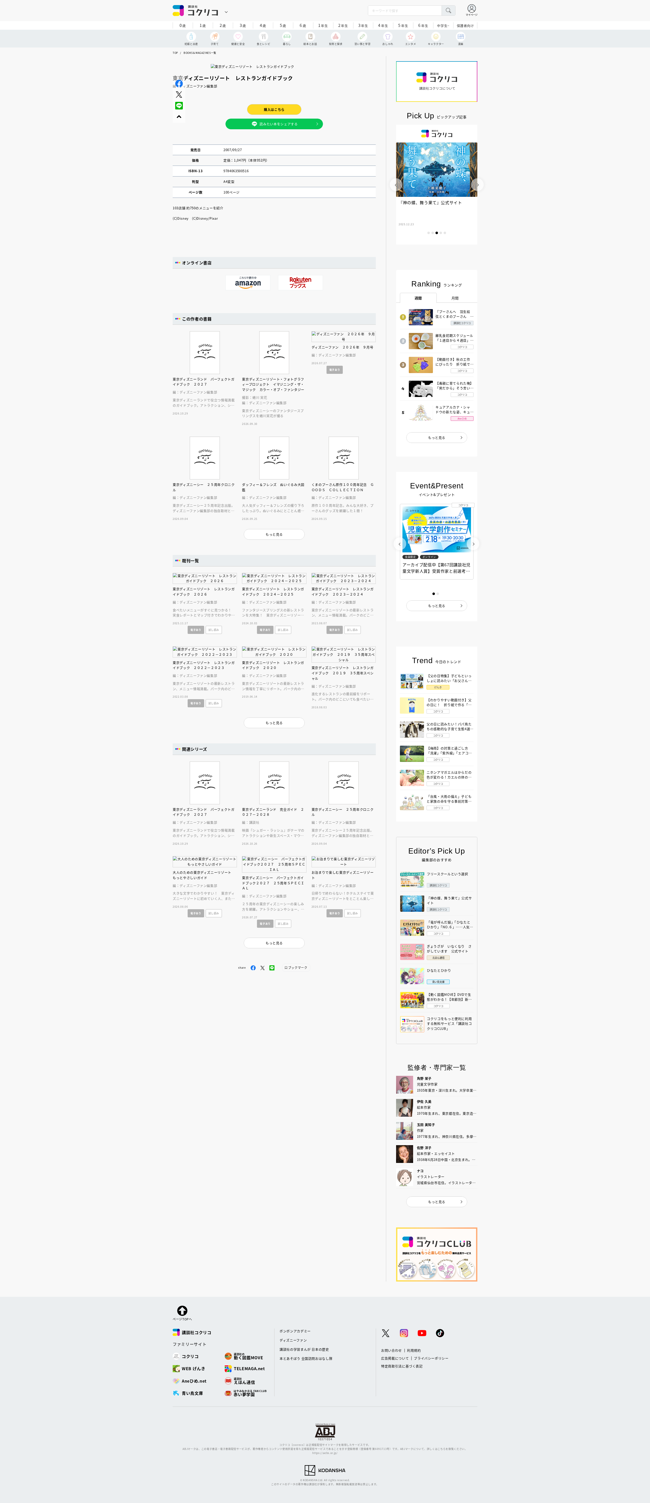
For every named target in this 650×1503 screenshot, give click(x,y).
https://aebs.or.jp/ (324, 1453)
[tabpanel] (436, 185)
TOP (175, 53)
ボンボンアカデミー (295, 1331)
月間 (455, 297)
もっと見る (436, 437)
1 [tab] (428, 233)
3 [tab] (436, 233)
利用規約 (414, 1350)
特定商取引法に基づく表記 (402, 1366)
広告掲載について (395, 1358)
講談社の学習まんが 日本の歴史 (304, 1349)
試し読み (213, 630)
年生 (323, 25)
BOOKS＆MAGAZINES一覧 (200, 53)
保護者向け (465, 25)
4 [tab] (441, 233)
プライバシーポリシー (431, 1358)
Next (477, 184)
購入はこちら (274, 109)
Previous (396, 184)
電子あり (334, 370)
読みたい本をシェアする (278, 123)
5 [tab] (445, 233)
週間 (418, 297)
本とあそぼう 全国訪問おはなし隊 (306, 1358)
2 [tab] (432, 233)
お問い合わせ (391, 1350)
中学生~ (443, 25)
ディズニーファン (293, 1340)
